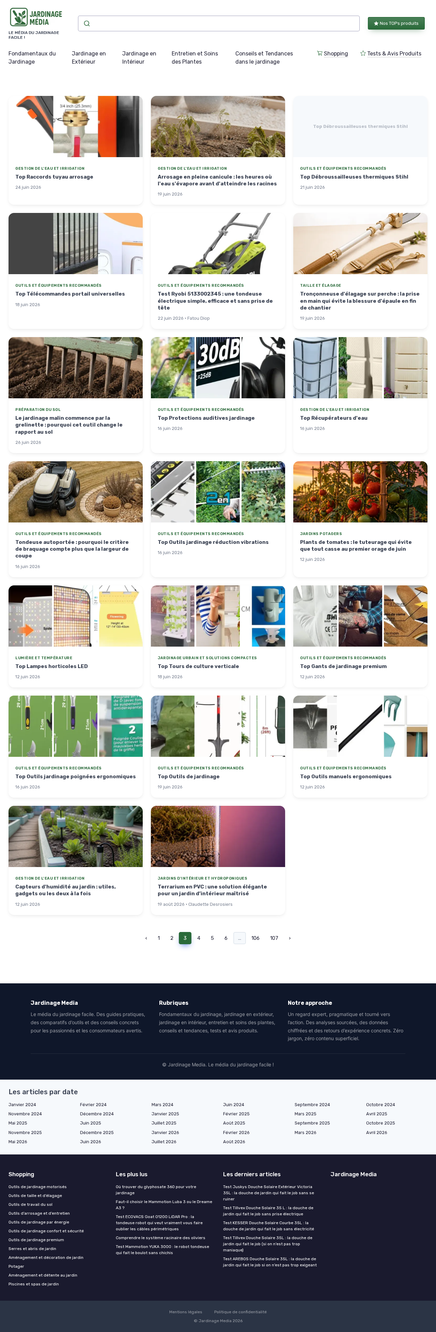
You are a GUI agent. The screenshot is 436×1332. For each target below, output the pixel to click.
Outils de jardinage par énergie (39, 1222)
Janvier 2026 (165, 1132)
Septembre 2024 (312, 1104)
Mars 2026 (305, 1132)
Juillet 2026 (164, 1141)
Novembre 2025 (25, 1132)
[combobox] (219, 23)
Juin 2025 (90, 1123)
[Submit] (86, 23)
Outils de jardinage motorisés (38, 1186)
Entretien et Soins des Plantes (195, 57)
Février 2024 (93, 1104)
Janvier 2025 (165, 1113)
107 (274, 938)
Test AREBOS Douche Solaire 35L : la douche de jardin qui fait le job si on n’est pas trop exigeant (270, 1261)
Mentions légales (185, 1312)
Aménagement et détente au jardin (43, 1275)
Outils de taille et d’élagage (35, 1195)
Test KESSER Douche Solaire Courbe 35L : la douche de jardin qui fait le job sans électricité (268, 1225)
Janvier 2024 (22, 1104)
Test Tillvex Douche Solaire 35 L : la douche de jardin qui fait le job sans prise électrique (268, 1210)
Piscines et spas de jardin (34, 1284)
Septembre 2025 (312, 1123)
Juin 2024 (233, 1104)
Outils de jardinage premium (36, 1239)
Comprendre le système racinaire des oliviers (160, 1237)
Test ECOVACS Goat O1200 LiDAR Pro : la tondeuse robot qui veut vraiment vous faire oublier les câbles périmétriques (159, 1222)
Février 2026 (236, 1132)
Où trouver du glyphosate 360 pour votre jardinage (156, 1189)
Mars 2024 (162, 1104)
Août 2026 (234, 1141)
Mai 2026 (18, 1141)
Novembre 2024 (25, 1113)
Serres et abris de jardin (32, 1248)
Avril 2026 (376, 1132)
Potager (16, 1266)
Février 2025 (236, 1113)
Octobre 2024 (380, 1104)
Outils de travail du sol (30, 1204)
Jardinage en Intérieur (139, 57)
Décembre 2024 (97, 1113)
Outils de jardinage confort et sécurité (46, 1231)
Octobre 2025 (380, 1123)
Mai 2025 (18, 1123)
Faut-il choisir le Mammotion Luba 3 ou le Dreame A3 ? (164, 1204)
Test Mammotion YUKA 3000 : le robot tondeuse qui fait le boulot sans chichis (162, 1249)
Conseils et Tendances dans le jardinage (264, 57)
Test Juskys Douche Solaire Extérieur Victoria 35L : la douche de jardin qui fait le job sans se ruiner (268, 1192)
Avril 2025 (376, 1113)
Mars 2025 (305, 1113)
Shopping (336, 53)
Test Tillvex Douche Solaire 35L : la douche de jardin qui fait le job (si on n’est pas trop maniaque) (267, 1243)
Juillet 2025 (164, 1123)
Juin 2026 (90, 1141)
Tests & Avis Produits (394, 53)
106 (255, 938)
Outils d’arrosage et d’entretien (39, 1213)
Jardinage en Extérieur (89, 57)
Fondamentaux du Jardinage (32, 57)
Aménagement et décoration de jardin (46, 1257)
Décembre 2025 (97, 1132)
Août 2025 (234, 1123)
